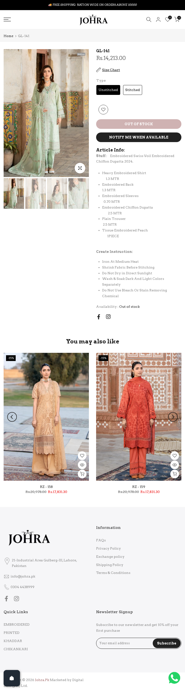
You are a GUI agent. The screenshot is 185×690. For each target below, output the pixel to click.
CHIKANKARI (16, 649)
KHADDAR (13, 641)
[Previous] (12, 417)
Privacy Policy (108, 548)
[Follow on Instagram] (108, 316)
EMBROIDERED (17, 624)
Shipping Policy (109, 565)
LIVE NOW (104, 5)
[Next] (173, 417)
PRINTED (12, 633)
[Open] (12, 678)
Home (8, 36)
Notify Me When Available (138, 137)
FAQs (101, 540)
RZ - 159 (138, 487)
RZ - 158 (46, 487)
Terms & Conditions (113, 573)
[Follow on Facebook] (98, 316)
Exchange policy (110, 557)
